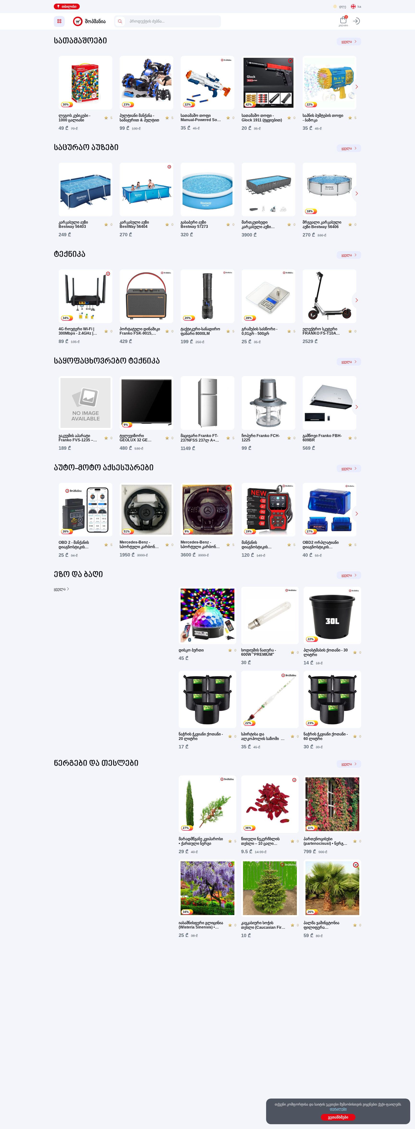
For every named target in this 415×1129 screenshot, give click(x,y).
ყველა (347, 41)
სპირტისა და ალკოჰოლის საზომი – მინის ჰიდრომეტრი (262, 736)
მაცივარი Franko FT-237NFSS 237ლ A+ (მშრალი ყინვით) (199, 438)
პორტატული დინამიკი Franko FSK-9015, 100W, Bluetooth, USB (140, 331)
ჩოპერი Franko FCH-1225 (261, 438)
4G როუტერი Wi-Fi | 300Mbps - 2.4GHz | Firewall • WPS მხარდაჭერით (76, 331)
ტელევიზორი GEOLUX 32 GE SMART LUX (134, 438)
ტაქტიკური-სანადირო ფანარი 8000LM (200, 331)
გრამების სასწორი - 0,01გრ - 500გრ (259, 331)
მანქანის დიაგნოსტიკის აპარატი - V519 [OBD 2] (261, 544)
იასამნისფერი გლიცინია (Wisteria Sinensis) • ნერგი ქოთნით (201, 925)
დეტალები (338, 1109)
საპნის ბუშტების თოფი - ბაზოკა (323, 117)
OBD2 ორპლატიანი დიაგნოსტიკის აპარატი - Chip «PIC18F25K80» (321, 544)
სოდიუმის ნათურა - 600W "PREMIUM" (258, 652)
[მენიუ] (59, 21)
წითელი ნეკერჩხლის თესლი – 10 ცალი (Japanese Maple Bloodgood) (260, 841)
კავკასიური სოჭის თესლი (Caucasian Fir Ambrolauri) (261, 925)
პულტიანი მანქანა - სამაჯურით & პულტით (139, 117)
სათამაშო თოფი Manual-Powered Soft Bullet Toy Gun (200, 117)
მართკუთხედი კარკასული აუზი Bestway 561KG (256, 224)
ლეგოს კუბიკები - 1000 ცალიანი (74, 117)
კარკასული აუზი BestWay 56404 (134, 224)
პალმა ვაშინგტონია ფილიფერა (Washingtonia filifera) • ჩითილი (324, 925)
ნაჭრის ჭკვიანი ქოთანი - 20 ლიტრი (201, 736)
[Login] (356, 21)
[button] (356, 86)
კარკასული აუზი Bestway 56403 (73, 224)
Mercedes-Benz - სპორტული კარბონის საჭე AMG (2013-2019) (139, 544)
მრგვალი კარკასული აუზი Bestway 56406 (322, 224)
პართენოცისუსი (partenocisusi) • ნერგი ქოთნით (324, 841)
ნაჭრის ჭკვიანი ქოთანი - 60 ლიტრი (326, 736)
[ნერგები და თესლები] (111, 857)
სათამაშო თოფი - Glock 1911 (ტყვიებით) (262, 117)
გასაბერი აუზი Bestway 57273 (194, 224)
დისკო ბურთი (191, 650)
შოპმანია (95, 21)
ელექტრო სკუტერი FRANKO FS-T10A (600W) (320, 331)
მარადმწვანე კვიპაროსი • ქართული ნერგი (201, 841)
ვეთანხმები (338, 1117)
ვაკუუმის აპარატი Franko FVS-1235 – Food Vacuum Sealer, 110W (78, 438)
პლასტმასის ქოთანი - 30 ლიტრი (326, 652)
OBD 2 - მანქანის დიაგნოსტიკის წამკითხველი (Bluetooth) (74, 544)
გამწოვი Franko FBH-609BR (322, 438)
